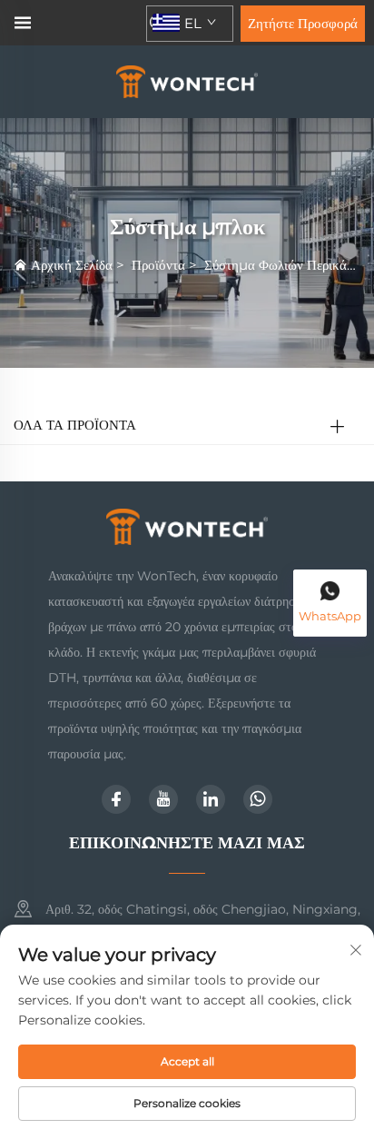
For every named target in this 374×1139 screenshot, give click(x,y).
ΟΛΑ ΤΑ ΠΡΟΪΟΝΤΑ (75, 424)
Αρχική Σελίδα (72, 264)
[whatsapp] (257, 799)
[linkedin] (210, 799)
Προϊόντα (158, 264)
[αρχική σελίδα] (187, 80)
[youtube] (163, 799)
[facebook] (116, 799)
